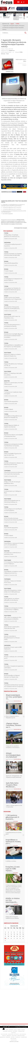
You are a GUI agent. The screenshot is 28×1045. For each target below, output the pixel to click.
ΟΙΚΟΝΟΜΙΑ (7, 242)
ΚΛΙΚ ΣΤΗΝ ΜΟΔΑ (23, 1034)
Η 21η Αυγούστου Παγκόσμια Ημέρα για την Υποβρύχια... (13, 562)
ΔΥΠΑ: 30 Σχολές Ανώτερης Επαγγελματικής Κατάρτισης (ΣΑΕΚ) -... (14, 519)
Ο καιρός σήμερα (8, 271)
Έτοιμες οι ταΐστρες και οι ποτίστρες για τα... (13, 657)
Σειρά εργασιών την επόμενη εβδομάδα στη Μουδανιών (11, 599)
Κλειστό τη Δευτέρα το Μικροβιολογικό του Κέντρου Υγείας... (12, 637)
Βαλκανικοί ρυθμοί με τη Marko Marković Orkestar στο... (12, 355)
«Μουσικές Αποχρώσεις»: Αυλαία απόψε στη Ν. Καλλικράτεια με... (12, 591)
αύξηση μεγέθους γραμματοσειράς (13, 51)
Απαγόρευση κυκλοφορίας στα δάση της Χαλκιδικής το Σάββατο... (13, 608)
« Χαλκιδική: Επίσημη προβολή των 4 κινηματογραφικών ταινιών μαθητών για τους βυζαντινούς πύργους (13, 221)
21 (17, 936)
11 (8, 934)
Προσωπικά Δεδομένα (14, 1025)
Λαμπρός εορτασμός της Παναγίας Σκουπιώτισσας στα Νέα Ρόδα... (13, 254)
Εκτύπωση (3, 53)
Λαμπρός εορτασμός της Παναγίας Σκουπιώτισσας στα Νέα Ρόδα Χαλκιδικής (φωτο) (18, 16)
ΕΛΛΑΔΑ (6, 261)
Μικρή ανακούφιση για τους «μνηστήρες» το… (14, 697)
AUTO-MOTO (16, 1034)
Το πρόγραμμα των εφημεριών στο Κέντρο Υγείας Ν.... (13, 279)
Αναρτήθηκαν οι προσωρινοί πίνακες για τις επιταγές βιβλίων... (13, 544)
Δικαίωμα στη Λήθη (6, 1025)
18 (8, 936)
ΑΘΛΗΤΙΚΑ (7, 381)
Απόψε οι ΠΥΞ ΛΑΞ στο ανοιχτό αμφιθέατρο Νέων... (12, 482)
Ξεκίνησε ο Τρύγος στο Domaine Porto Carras (12, 581)
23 (23, 936)
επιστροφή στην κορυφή (20, 228)
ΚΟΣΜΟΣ (19, 1029)
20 (14, 936)
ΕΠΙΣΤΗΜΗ (13, 1037)
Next (24, 716)
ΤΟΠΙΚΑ (21, 52)
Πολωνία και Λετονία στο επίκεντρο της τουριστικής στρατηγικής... (13, 473)
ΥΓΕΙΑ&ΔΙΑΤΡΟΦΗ (21, 1031)
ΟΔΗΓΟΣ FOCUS (14, 1040)
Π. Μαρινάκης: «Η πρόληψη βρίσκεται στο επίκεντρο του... (12, 235)
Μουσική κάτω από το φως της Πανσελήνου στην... (12, 317)
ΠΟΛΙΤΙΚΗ (6, 551)
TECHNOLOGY (17, 1037)
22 (20, 936)
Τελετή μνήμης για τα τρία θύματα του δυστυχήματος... (13, 509)
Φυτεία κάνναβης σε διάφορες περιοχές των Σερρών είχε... (12, 676)
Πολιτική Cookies (22, 1025)
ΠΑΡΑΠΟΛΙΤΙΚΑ (10, 1034)
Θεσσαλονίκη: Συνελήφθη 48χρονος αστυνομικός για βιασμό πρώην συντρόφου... (13, 335)
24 (5, 938)
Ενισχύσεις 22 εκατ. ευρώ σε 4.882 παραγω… (13, 869)
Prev (5, 716)
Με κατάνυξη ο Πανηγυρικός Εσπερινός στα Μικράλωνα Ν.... (12, 307)
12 (11, 934)
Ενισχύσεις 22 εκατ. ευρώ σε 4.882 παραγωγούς (13, 648)
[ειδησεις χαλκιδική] (4, 1029)
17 (5, 936)
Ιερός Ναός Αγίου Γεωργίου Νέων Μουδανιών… (12, 785)
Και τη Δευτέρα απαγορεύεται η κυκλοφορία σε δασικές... (12, 325)
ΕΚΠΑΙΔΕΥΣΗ (8, 1037)
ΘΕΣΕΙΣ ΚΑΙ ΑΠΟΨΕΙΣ (21, 1035)
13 (14, 934)
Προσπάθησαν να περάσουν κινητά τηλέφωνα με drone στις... (13, 572)
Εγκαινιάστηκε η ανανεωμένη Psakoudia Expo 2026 (11, 627)
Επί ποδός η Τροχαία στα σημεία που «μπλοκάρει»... (13, 666)
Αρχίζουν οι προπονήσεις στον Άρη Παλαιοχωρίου (13, 383)
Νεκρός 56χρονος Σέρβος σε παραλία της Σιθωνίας (11, 426)
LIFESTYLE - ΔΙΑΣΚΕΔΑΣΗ (6, 1035)
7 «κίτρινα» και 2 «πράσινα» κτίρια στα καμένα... (13, 392)
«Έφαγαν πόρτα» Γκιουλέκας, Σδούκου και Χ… (13, 725)
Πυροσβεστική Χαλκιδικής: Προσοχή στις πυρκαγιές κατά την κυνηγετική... (13, 685)
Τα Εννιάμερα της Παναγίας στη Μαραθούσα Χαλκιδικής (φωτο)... (12, 288)
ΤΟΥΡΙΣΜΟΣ (7, 470)
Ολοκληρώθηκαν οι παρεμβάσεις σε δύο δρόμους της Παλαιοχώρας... (13, 345)
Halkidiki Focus (11, 50)
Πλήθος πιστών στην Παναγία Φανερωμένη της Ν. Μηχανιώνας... (13, 298)
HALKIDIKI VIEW (24, 1037)
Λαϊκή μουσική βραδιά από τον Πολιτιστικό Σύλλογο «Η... (12, 501)
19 (11, 936)
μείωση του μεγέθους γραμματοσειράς (12, 51)
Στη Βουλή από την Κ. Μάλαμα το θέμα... (12, 492)
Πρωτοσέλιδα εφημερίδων (7, 213)
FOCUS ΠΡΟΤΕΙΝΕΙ (4, 1034)
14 (17, 934)
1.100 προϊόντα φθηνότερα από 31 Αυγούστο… (12, 817)
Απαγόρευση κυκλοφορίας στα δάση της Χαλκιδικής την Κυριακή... (13, 444)
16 (23, 934)
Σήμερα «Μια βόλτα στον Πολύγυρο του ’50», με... (13, 364)
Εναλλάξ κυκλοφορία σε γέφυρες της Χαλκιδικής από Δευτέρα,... (13, 463)
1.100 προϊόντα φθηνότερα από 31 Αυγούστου (13, 245)
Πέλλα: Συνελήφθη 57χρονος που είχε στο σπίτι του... (12, 454)
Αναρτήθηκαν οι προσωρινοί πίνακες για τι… (13, 842)
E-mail (7, 53)
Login (21, 2)
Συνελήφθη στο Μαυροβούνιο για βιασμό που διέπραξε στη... (13, 416)
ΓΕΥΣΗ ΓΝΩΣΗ (14, 1035)
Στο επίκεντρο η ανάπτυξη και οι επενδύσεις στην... (12, 553)
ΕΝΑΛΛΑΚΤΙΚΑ (2, 1037)
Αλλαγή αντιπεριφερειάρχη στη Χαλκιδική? (13, 755)
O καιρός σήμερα (8, 409)
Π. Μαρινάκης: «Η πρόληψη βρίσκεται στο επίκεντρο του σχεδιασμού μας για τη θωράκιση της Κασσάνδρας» (7, 16)
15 (20, 934)
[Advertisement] (14, 1006)
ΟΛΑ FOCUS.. (13, 1032)
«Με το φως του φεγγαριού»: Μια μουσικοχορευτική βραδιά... (12, 618)
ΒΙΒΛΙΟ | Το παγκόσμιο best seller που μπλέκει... (13, 374)
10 (5, 934)
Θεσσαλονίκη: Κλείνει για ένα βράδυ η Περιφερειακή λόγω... (13, 435)
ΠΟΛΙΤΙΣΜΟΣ (7, 314)
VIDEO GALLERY (13, 1038)
